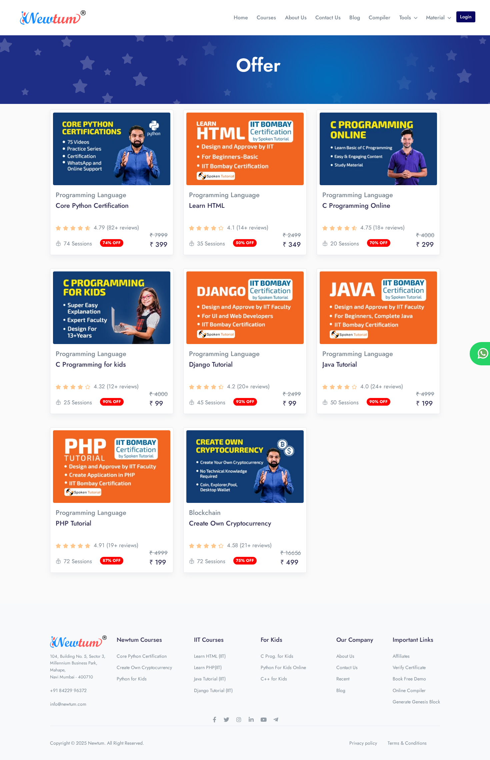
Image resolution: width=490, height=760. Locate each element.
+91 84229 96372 (68, 690)
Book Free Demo (409, 678)
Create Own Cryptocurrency (144, 667)
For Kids (271, 639)
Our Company (354, 639)
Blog (354, 17)
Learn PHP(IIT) (208, 667)
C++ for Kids (274, 678)
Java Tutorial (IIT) (210, 678)
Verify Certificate (409, 667)
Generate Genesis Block (416, 701)
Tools (406, 17)
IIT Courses (209, 639)
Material (436, 17)
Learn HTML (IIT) (210, 656)
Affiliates (401, 656)
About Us (296, 17)
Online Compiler (409, 690)
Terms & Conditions (407, 743)
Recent (342, 678)
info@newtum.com (68, 704)
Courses (266, 17)
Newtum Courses (139, 639)
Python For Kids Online (283, 667)
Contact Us (328, 17)
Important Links (413, 639)
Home (241, 17)
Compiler (379, 17)
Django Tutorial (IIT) (213, 690)
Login (466, 16)
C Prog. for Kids (277, 656)
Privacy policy (363, 743)
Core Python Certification (142, 656)
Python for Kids (132, 678)
